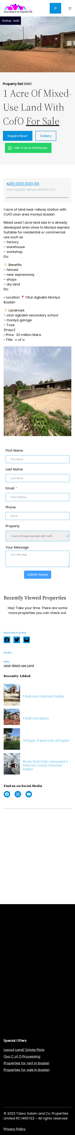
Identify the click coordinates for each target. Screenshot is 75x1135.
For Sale (42, 121)
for (23, 1070)
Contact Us (13, 1007)
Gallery (46, 136)
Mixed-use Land (23, 665)
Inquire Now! (18, 136)
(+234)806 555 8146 (31, 850)
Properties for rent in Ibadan (26, 1063)
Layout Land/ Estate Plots (24, 1049)
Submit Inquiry (37, 574)
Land (7, 665)
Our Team (12, 1020)
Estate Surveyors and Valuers (27, 944)
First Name (14, 450)
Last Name (14, 469)
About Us (11, 1000)
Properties (12, 1070)
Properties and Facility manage (29, 964)
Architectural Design (20, 957)
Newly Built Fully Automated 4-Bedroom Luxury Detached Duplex (45, 765)
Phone (11, 507)
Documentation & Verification (28, 971)
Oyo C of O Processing (22, 1056)
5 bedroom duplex (36, 718)
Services (10, 993)
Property (12, 526)
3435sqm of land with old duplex (46, 741)
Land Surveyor (15, 951)
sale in (31, 1070)
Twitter (16, 640)
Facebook (7, 640)
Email (10, 488)
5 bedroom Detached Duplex (43, 696)
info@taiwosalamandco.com (37, 845)
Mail (26, 640)
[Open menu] (70, 8)
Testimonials (14, 1027)
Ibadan (44, 1070)
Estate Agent (21, 937)
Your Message (17, 547)
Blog (7, 1013)
